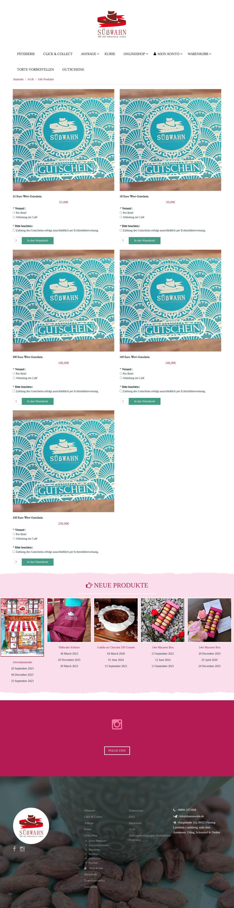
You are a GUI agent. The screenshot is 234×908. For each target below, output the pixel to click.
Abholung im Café (26, 217)
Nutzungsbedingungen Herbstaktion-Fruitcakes (150, 838)
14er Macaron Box (116, 647)
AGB (132, 829)
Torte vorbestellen (94, 880)
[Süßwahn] (117, 24)
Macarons (94, 849)
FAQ (132, 817)
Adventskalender (209, 662)
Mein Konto (96, 868)
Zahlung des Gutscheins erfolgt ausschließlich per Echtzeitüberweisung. (57, 230)
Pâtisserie (89, 810)
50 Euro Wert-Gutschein (134, 196)
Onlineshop (90, 835)
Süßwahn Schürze (22, 647)
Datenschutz (136, 810)
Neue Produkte (97, 841)
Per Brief (21, 213)
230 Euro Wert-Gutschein (28, 518)
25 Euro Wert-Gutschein (27, 196)
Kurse (87, 829)
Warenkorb (90, 874)
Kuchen (93, 863)
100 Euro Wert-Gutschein (28, 357)
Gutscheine (90, 887)
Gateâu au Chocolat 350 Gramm (69, 647)
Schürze (93, 854)
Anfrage (89, 823)
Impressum (135, 823)
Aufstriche (95, 858)
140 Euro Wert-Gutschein (135, 357)
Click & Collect (93, 817)
